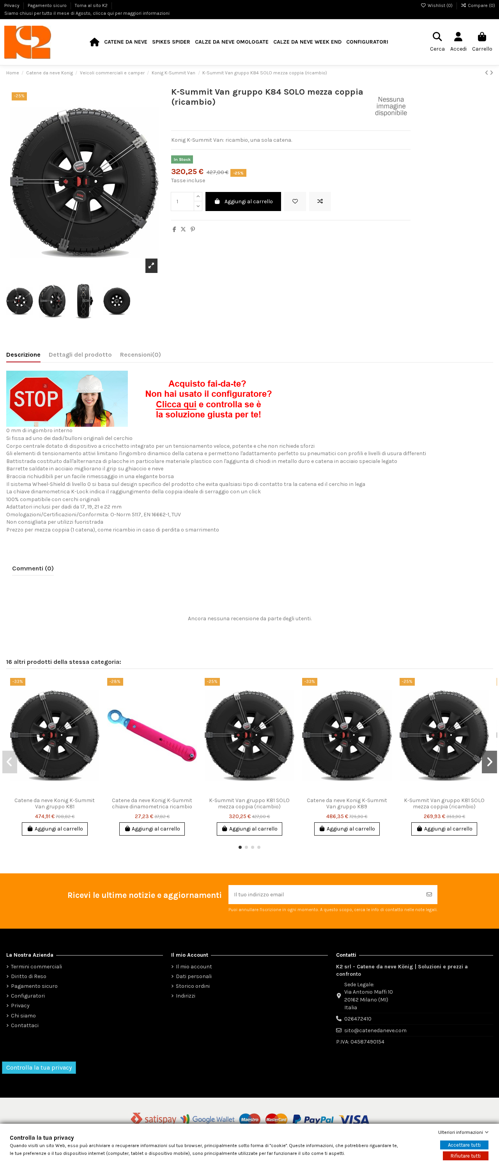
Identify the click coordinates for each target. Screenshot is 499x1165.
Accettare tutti (464, 1145)
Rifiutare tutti (466, 1156)
